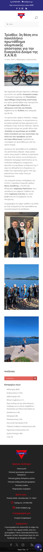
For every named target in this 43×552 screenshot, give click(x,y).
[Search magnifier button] (35, 378)
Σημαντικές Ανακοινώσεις (16, 430)
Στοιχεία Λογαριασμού (22, 518)
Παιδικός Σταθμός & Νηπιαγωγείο (19, 426)
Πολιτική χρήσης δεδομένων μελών (21, 478)
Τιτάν (9, 437)
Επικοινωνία (21, 469)
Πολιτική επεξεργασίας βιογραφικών (21, 482)
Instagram (23, 538)
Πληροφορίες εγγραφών (21, 489)
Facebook (10, 538)
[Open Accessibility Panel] (38, 547)
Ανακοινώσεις (31, 59)
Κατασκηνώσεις (12, 419)
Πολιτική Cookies (21, 485)
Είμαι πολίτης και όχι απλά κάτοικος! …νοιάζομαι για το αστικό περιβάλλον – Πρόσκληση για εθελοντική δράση (21, 406)
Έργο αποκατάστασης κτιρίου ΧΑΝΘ (21, 5)
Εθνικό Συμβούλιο (14, 400)
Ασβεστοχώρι (12, 396)
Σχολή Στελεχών (13, 433)
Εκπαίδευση (11, 412)
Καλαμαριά (11, 416)
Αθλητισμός (21, 59)
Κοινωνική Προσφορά (15, 423)
